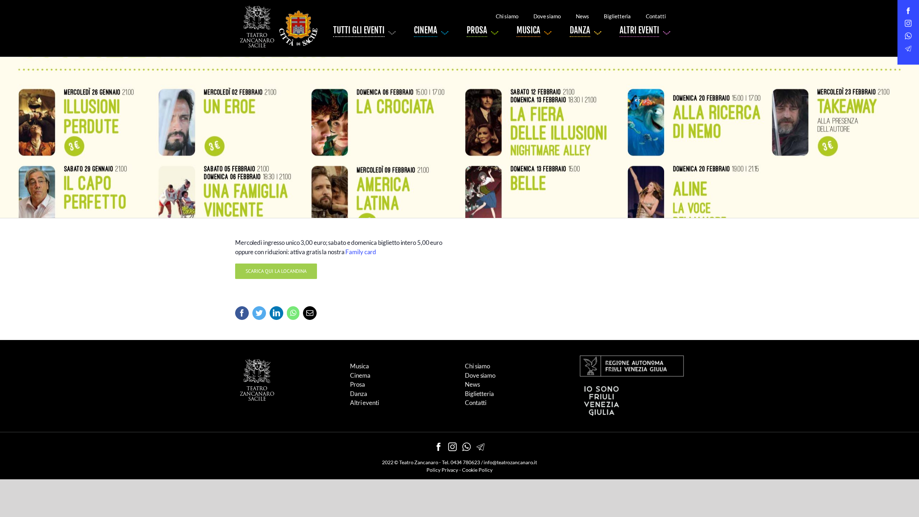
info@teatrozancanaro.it (510, 462)
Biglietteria (479, 393)
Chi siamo (477, 366)
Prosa (357, 384)
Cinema (360, 375)
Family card (360, 252)
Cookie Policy (477, 470)
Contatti (475, 402)
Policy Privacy (442, 470)
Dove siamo (480, 375)
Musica (359, 366)
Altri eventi (364, 402)
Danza (358, 393)
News (472, 384)
